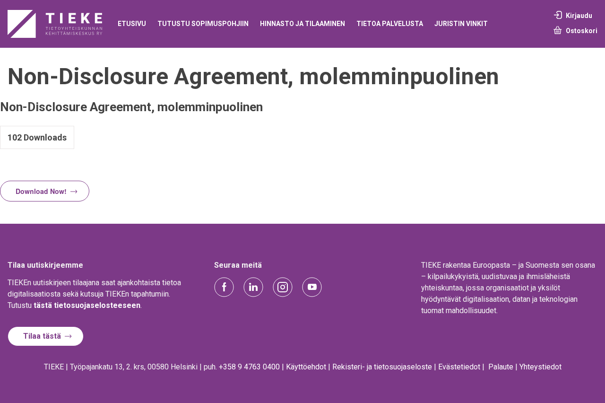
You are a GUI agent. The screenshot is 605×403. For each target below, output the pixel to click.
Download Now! (41, 191)
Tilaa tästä (42, 336)
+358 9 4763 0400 (249, 366)
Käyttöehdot (306, 366)
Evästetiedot (459, 366)
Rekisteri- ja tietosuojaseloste (382, 366)
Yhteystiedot (540, 366)
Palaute (500, 366)
